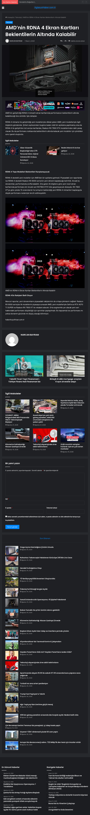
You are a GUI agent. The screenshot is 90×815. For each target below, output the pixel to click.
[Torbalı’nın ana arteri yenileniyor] (11, 686)
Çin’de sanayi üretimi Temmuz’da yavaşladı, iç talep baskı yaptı (32, 725)
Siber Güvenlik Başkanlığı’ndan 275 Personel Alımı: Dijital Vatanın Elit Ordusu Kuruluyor (29, 154)
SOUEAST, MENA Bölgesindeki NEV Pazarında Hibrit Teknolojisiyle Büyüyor (17, 418)
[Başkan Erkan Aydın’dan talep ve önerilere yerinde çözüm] (11, 634)
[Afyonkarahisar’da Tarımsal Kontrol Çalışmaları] (11, 644)
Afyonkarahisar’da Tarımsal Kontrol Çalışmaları (40, 641)
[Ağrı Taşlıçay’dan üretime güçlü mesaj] (11, 707)
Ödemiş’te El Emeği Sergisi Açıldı (33, 589)
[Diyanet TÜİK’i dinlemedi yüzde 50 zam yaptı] (11, 735)
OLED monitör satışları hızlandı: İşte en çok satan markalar (72, 446)
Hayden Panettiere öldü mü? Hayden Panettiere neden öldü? (46, 652)
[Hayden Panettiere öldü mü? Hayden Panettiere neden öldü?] (11, 655)
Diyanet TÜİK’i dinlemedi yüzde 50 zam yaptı (39, 732)
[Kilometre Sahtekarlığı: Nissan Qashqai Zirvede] (17, 435)
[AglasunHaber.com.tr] (45, 7)
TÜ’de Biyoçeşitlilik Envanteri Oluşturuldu (37, 578)
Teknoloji (18, 17)
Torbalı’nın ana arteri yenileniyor (34, 683)
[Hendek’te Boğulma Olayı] (11, 571)
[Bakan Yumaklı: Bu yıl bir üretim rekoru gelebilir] (11, 613)
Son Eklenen (45, 538)
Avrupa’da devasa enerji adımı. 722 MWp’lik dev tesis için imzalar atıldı (50, 742)
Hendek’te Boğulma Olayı (28, 2)
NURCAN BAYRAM (16, 41)
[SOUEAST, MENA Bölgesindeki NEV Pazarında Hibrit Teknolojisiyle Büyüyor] (17, 406)
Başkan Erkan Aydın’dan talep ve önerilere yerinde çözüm (44, 631)
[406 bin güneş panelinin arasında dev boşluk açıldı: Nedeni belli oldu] (11, 718)
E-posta (8, 508)
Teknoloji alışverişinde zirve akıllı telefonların (44, 445)
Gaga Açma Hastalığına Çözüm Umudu (37, 547)
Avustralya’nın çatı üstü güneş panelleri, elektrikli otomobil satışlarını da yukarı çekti (43, 418)
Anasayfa (10, 17)
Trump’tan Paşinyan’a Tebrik (32, 694)
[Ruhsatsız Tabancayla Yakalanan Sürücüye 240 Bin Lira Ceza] (11, 560)
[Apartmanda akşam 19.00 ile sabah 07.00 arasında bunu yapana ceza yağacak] (11, 676)
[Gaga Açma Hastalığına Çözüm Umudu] (11, 550)
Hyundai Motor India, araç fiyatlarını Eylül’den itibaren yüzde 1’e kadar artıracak (72, 402)
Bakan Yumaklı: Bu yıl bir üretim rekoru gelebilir (40, 610)
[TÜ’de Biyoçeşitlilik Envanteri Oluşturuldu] (11, 581)
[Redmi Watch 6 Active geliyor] (53, 150)
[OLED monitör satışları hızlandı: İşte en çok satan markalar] (73, 435)
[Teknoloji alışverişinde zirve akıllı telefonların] (45, 435)
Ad (7, 499)
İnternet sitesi (52, 508)
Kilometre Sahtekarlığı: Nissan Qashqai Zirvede (15, 445)
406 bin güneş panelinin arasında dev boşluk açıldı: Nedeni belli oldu (49, 715)
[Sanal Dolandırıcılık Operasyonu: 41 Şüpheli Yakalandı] (11, 602)
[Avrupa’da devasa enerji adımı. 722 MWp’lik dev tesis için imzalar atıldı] (11, 745)
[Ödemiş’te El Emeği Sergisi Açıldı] (11, 592)
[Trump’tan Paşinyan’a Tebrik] (11, 697)
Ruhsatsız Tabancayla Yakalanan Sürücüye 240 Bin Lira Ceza (46, 557)
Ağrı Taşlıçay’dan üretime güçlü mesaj (36, 704)
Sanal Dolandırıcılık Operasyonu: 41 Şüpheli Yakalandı (43, 599)
